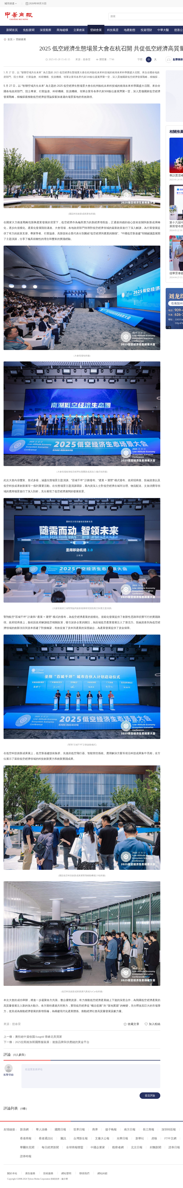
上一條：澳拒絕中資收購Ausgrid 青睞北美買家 (33, 1036)
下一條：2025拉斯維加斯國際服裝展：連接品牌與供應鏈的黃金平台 (46, 1042)
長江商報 (148, 1129)
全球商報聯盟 (74, 1147)
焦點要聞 (28, 29)
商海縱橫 (62, 29)
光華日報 (122, 1138)
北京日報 (136, 1147)
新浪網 (24, 1129)
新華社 (139, 1138)
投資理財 (146, 29)
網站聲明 (66, 1173)
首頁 (10, 39)
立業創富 (79, 29)
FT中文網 (170, 1138)
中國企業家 (98, 1147)
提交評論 (150, 1095)
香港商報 (25, 1138)
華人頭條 (41, 1129)
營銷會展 (96, 29)
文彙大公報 (102, 1138)
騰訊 (63, 1138)
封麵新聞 (155, 1147)
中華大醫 (163, 29)
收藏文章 (133, 1024)
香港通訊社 (46, 1138)
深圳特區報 (169, 1129)
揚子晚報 (111, 1129)
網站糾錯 (102, 1173)
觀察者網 (118, 1147)
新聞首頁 (12, 29)
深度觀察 (45, 29)
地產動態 (129, 29)
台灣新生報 (80, 1138)
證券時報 (25, 1156)
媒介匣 (64, 1179)
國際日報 (60, 1129)
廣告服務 (30, 1173)
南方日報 (129, 1129)
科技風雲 (112, 29)
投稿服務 (48, 1173)
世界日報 (79, 1129)
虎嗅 (154, 1138)
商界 (95, 1129)
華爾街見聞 (27, 1147)
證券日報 (174, 1147)
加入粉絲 (154, 1024)
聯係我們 (84, 1173)
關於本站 (12, 1173)
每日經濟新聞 (50, 1147)
